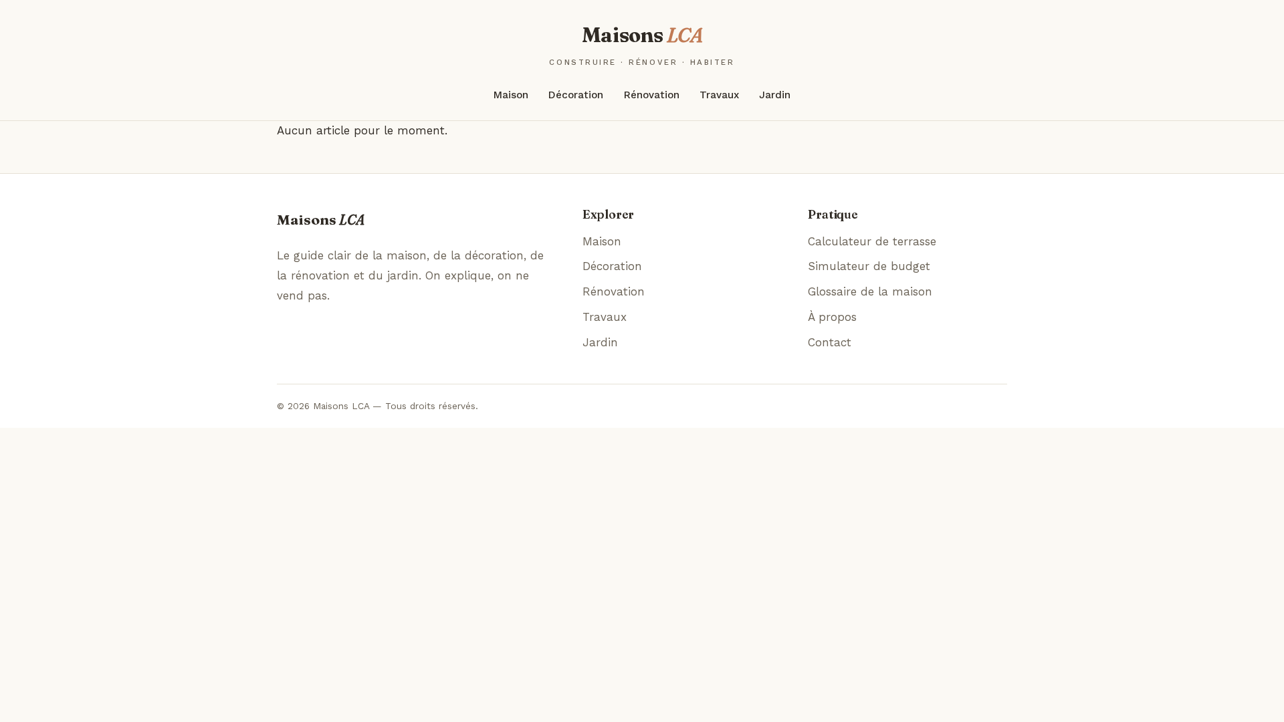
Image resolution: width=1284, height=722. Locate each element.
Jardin (774, 95)
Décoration (575, 95)
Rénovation (651, 95)
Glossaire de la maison (870, 291)
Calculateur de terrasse (872, 241)
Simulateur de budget (869, 266)
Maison (511, 95)
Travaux (719, 95)
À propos (832, 317)
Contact (829, 342)
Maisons (641, 44)
